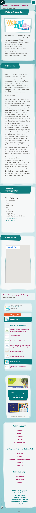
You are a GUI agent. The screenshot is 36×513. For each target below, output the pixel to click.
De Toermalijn (15, 335)
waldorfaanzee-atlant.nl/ (11, 219)
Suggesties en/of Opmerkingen (20, 459)
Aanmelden (20, 476)
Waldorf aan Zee (15, 361)
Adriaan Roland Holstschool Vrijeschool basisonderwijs (19, 330)
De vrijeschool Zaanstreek (19, 341)
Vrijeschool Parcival (17, 351)
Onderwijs (24, 5)
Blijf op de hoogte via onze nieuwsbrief (18, 395)
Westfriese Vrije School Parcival (18, 367)
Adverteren (20, 479)
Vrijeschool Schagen (17, 356)
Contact (19, 456)
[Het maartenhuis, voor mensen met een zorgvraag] (18, 383)
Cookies (20, 465)
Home (5, 5)
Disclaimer (20, 462)
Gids (19, 433)
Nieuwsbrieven (19, 442)
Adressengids (14, 5)
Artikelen (20, 436)
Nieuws (19, 439)
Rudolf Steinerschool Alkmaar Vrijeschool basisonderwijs (20, 346)
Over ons (20, 453)
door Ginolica (1, 501)
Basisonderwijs (15, 319)
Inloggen (20, 482)
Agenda (20, 430)
